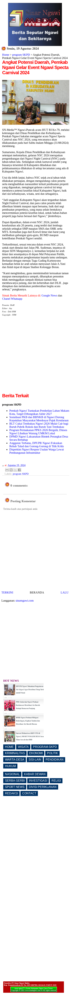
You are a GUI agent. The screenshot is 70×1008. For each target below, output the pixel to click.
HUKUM (10, 766)
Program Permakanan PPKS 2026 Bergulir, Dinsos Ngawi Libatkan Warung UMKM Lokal (38, 432)
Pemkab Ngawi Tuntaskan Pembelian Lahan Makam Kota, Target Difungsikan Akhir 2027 (39, 412)
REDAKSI (11, 793)
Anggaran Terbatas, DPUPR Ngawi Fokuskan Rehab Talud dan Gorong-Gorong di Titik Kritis (36, 444)
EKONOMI (36, 753)
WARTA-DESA (14, 759)
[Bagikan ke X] (15, 470)
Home (5, 54)
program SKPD (21, 54)
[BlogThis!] (11, 470)
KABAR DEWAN (35, 774)
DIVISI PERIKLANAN (43, 786)
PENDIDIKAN (55, 759)
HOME (9, 746)
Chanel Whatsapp (12, 298)
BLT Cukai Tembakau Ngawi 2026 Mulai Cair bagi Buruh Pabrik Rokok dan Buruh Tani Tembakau (38, 425)
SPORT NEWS (15, 786)
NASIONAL (12, 774)
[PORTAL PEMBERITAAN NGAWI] (35, 45)
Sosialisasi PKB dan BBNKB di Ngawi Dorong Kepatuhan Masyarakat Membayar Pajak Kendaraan (39, 419)
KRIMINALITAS (15, 753)
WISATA (23, 746)
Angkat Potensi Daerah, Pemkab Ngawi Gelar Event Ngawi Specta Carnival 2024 (35, 67)
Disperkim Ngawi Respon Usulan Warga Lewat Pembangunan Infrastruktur (36, 451)
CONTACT (29, 793)
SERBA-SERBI (15, 780)
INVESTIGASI (38, 780)
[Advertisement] (35, 357)
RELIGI (56, 780)
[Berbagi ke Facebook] (19, 470)
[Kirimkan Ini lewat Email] (7, 470)
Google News (49, 295)
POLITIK (52, 753)
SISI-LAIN (35, 759)
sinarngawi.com (25, 600)
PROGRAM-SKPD (45, 746)
